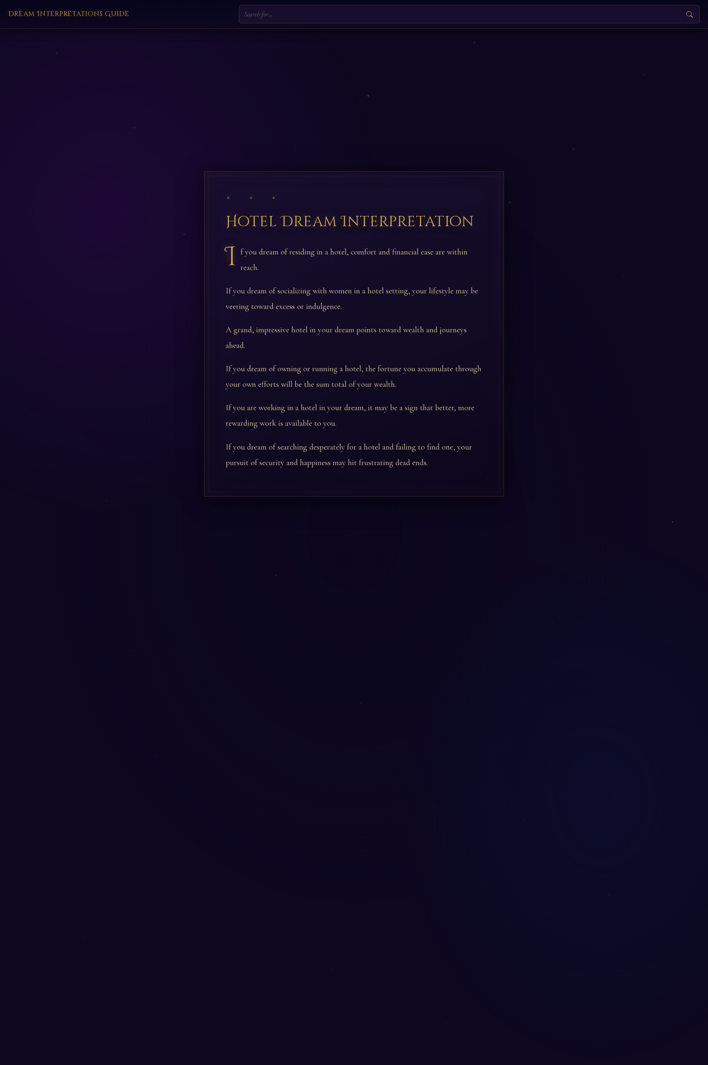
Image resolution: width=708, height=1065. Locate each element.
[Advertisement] (354, 90)
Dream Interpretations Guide (68, 13)
